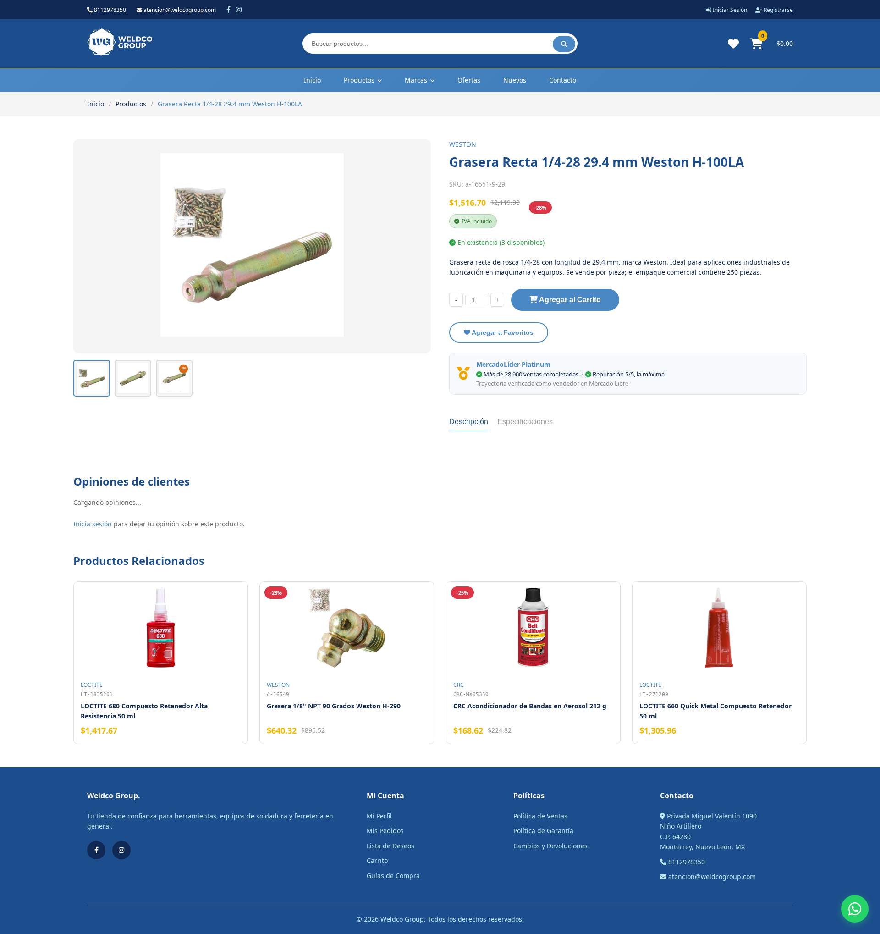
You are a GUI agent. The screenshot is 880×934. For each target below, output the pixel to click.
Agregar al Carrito (569, 300)
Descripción (468, 422)
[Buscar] (564, 44)
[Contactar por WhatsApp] (855, 909)
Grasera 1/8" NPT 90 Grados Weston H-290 (334, 706)
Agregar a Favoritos (502, 332)
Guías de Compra (393, 875)
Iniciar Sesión (729, 10)
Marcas (416, 80)
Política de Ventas (540, 816)
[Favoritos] (733, 43)
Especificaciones (525, 422)
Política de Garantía (543, 830)
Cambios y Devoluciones (550, 845)
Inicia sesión (92, 524)
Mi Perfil (379, 816)
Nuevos (514, 80)
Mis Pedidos (385, 830)
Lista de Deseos (390, 845)
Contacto (562, 80)
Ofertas (468, 80)
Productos (359, 80)
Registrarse (777, 10)
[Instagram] (239, 10)
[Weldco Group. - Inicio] (119, 53)
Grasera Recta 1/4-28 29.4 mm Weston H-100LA (230, 103)
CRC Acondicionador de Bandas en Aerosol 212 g (529, 706)
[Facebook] (228, 10)
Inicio (312, 80)
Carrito (377, 860)
